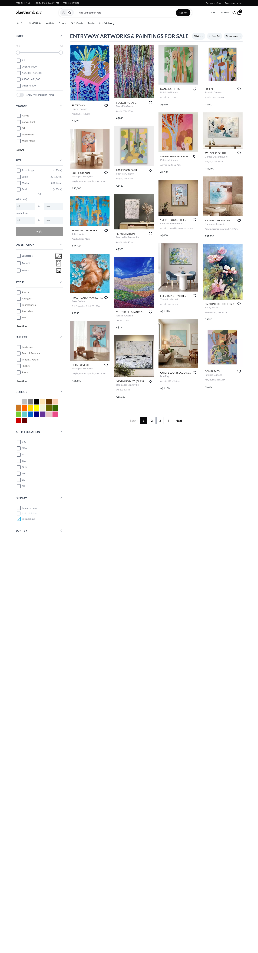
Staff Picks (35, 23)
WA (24, 473)
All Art (21, 23)
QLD (24, 467)
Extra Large (28, 170)
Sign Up (225, 12)
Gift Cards (77, 23)
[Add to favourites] (106, 105)
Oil (23, 128)
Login (212, 12)
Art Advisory (106, 23)
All (23, 60)
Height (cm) (22, 213)
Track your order (234, 3)
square (25, 270)
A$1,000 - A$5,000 (32, 73)
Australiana (28, 311)
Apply (39, 231)
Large (25, 176)
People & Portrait (30, 359)
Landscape (27, 347)
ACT (24, 454)
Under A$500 (29, 85)
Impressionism (29, 304)
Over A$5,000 (29, 66)
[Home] (29, 12)
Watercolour (28, 134)
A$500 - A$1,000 (31, 79)
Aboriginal (27, 298)
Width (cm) (21, 199)
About (62, 23)
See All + (21, 149)
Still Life (26, 366)
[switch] (20, 95)
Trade (91, 23)
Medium (26, 183)
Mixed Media (28, 140)
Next (179, 420)
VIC (24, 441)
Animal (25, 372)
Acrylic (25, 115)
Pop (24, 317)
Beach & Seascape (31, 353)
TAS (24, 460)
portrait (26, 263)
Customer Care (213, 3)
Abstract (26, 292)
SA (23, 479)
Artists (50, 23)
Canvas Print (28, 122)
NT (23, 486)
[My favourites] (234, 13)
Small (24, 189)
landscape (27, 255)
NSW (24, 448)
